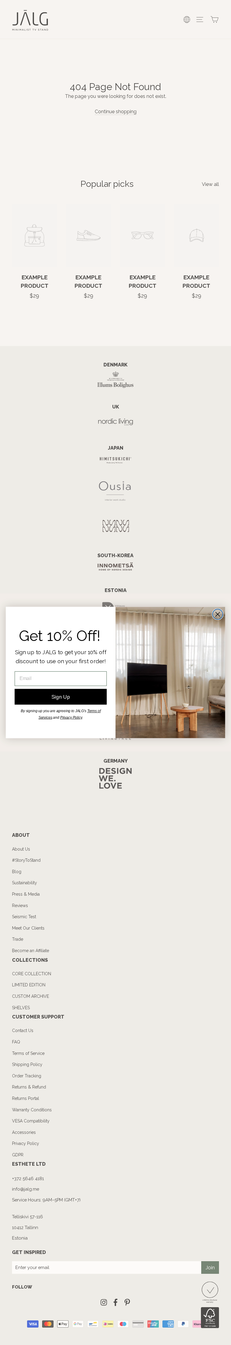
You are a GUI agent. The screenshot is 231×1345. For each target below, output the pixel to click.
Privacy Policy (71, 717)
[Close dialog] (218, 614)
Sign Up (60, 697)
